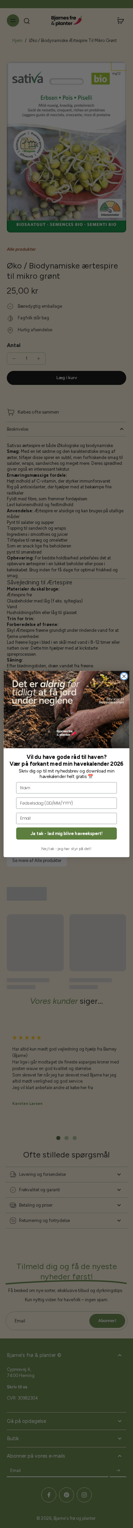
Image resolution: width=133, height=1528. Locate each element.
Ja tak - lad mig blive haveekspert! (66, 833)
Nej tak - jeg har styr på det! (66, 848)
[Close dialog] (124, 676)
